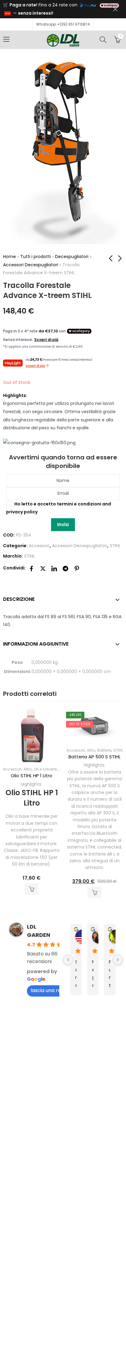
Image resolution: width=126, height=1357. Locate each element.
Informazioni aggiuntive (36, 643)
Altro (28, 769)
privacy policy (22, 512)
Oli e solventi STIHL (50, 769)
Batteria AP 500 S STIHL (94, 756)
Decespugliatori (71, 256)
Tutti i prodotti (35, 256)
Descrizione (19, 599)
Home (9, 256)
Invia (63, 524)
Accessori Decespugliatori (30, 265)
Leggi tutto (94, 892)
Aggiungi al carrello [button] (31, 889)
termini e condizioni (79, 504)
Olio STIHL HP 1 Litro (31, 775)
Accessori (39, 546)
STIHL (115, 546)
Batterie (104, 750)
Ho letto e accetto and (58, 508)
